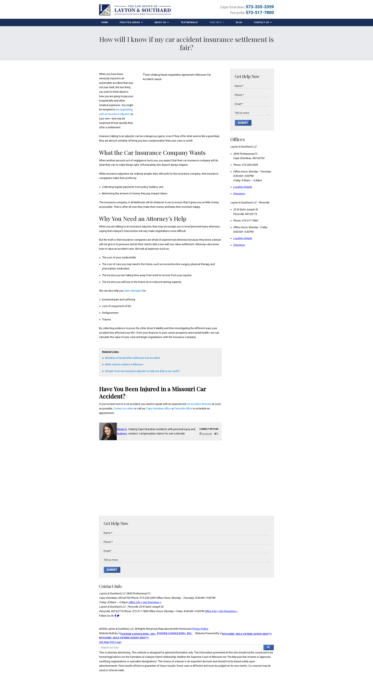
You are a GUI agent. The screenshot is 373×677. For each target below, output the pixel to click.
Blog (239, 22)
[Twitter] (118, 615)
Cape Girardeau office (158, 408)
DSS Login (115, 642)
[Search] (268, 647)
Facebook (206, 433)
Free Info (216, 22)
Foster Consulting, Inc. (174, 633)
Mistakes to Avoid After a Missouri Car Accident (132, 357)
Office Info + (135, 602)
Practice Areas (130, 22)
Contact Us (262, 22)
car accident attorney (199, 404)
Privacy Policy (200, 628)
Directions (239, 193)
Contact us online (124, 408)
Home (104, 22)
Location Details (242, 186)
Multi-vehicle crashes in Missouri (124, 364)
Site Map (104, 642)
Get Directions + (152, 602)
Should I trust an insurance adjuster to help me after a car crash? (142, 371)
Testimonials (189, 22)
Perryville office (183, 408)
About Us (160, 22)
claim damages (133, 290)
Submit (243, 123)
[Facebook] (116, 615)
